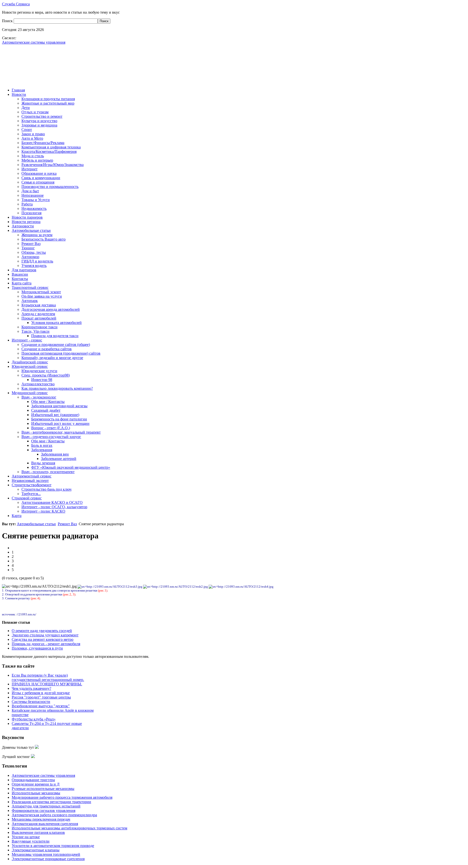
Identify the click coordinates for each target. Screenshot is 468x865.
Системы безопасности (31, 702)
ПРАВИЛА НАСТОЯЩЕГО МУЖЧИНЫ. (47, 684)
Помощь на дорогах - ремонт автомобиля (46, 644)
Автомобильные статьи (36, 524)
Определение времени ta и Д (35, 784)
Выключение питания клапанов (38, 832)
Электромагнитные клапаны (35, 850)
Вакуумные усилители (30, 841)
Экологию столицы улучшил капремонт (45, 635)
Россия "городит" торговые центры (41, 697)
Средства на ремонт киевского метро (42, 639)
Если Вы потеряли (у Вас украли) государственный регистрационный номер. (48, 677)
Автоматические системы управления (43, 775)
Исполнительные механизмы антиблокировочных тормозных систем (69, 828)
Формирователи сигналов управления (43, 810)
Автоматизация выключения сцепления (45, 824)
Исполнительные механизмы (36, 793)
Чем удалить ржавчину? (31, 688)
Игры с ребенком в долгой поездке (41, 693)
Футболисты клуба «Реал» (34, 719)
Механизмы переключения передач (41, 819)
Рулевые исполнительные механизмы (43, 789)
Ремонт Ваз (67, 524)
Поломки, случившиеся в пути (37, 648)
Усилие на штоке (26, 837)
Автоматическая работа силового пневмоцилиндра (54, 815)
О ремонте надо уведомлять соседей (42, 631)
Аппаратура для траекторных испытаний (46, 806)
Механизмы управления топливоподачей (46, 854)
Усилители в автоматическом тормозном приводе (53, 846)
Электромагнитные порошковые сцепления (48, 859)
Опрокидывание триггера (33, 780)
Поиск (8, 21)
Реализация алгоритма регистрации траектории (51, 802)
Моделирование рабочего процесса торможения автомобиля (62, 797)
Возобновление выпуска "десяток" (41, 706)
